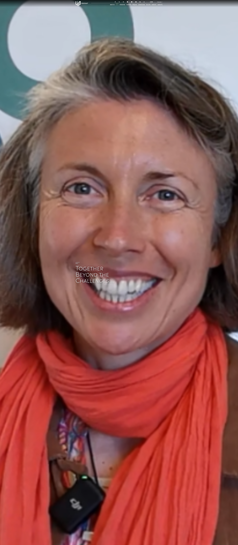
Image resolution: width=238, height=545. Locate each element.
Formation (122, 4)
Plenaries (128, 4)
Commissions (141, 4)
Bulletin (148, 4)
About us (112, 4)
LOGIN (151, 1)
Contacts (154, 4)
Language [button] (159, 1)
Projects (134, 4)
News (117, 4)
